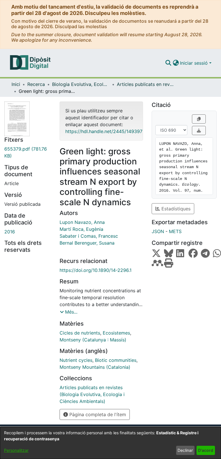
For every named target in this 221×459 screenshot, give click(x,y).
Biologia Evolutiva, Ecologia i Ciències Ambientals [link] (81, 84)
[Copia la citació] (199, 119)
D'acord (205, 450)
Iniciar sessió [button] (194, 63)
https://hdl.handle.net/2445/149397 (103, 131)
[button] (168, 62)
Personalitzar (16, 450)
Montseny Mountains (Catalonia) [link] (95, 367)
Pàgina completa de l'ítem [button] (97, 414)
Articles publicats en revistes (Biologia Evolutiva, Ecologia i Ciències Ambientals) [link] (145, 84)
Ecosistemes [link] (116, 333)
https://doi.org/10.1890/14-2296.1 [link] (96, 270)
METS (175, 231)
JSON (158, 231)
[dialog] (110, 443)
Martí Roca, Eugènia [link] (81, 229)
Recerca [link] (36, 84)
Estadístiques (175, 209)
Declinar (185, 450)
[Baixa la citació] (199, 130)
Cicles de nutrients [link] (80, 333)
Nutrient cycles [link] (76, 360)
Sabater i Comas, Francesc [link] (89, 236)
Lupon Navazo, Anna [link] (82, 222)
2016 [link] (9, 232)
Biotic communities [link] (115, 360)
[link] (27, 152)
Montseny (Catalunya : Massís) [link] (93, 340)
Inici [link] (16, 84)
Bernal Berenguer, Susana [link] (87, 243)
